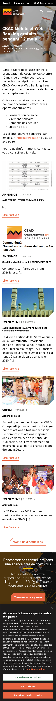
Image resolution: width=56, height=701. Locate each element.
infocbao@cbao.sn (28, 138)
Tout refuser (28, 686)
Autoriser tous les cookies (28, 695)
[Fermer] (52, 608)
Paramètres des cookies (28, 677)
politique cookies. (36, 669)
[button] (41, 12)
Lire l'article (10, 215)
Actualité (18, 45)
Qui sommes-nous (22, 3)
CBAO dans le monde (43, 3)
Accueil (6, 3)
